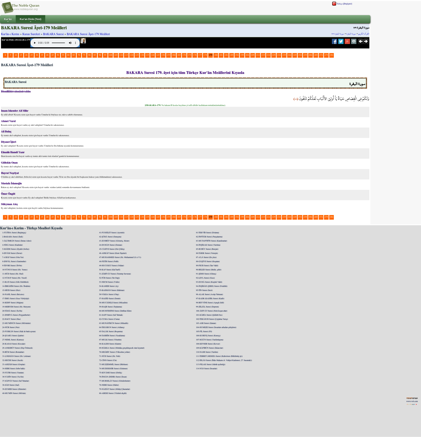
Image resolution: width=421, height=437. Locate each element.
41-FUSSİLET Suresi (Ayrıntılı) (111, 232)
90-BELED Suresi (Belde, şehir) (208, 269)
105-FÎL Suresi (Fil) (204, 331)
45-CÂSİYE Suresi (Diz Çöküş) (112, 249)
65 (74, 54)
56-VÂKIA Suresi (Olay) (109, 294)
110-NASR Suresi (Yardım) (207, 351)
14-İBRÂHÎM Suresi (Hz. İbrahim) (16, 286)
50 (58, 54)
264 (310, 54)
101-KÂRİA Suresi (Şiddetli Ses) (209, 314)
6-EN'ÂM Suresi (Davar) (12, 253)
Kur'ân (8, 20)
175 (189, 54)
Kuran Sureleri (31, 34)
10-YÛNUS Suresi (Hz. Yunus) (14, 269)
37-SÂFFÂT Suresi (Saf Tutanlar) (15, 380)
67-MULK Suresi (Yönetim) (110, 339)
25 (31, 54)
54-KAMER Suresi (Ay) (109, 286)
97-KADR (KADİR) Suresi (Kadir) (210, 298)
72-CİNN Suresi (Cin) (108, 360)
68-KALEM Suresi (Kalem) (110, 343)
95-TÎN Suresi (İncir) (204, 290)
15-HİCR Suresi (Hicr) (11, 290)
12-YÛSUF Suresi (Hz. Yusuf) (14, 277)
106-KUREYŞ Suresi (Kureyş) (208, 335)
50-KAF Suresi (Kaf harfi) (109, 269)
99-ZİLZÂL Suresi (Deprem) (207, 306)
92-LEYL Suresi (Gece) (205, 277)
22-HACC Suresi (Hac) (11, 319)
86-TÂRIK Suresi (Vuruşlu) (207, 253)
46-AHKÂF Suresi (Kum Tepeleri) (113, 253)
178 (205, 54)
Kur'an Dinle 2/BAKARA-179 (16, 39)
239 (284, 54)
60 (68, 54)
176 (195, 54)
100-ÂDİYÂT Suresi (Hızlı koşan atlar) (211, 310)
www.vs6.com (412, 401)
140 (152, 54)
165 (179, 54)
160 (173, 54)
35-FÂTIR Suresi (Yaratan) (13, 372)
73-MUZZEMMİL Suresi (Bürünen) (113, 364)
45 (52, 54)
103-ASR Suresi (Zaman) (206, 323)
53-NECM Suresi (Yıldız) (109, 281)
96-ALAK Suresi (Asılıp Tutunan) (209, 294)
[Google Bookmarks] (347, 42)
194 (237, 54)
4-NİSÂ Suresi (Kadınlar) (12, 244)
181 (221, 54)
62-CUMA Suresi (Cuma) (109, 319)
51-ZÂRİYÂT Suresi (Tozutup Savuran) (115, 273)
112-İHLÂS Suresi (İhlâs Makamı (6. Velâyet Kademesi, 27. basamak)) (224, 360)
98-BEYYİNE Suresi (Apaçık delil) (210, 302)
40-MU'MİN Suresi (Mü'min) (14, 393)
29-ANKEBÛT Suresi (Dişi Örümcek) (17, 347)
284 (331, 54)
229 (273, 54)
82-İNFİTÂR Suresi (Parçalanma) (209, 236)
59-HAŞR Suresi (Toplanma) (110, 306)
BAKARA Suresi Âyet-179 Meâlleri (88, 34)
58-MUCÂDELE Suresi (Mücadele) (113, 302)
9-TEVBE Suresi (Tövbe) (12, 265)
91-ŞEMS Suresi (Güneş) (206, 273)
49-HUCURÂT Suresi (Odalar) (111, 265)
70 (79, 54)
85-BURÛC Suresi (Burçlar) (207, 249)
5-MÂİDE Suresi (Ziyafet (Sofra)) (15, 249)
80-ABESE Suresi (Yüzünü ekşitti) (113, 393)
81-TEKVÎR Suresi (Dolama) (207, 232)
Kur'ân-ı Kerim (10, 34)
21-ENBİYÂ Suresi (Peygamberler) (16, 314)
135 (147, 54)
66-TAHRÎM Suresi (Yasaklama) (112, 335)
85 (95, 54)
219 (263, 54)
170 (184, 54)
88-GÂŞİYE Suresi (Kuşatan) (208, 261)
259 (305, 54)
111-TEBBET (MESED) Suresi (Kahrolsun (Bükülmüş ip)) (219, 356)
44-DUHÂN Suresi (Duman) (110, 244)
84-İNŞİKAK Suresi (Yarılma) (208, 244)
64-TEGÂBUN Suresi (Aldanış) (111, 327)
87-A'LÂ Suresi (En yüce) (206, 257)
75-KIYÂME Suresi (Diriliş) (110, 372)
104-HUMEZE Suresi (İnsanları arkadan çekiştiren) (216, 327)
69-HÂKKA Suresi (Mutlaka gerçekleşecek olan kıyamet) (121, 347)
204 (247, 54)
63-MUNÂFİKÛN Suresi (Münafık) (113, 323)
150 (163, 54)
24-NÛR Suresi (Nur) (11, 327)
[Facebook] (334, 42)
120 (131, 54)
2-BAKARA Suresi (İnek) (12, 236)
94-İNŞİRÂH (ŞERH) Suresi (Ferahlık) (211, 286)
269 (316, 54)
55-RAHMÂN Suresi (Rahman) (111, 290)
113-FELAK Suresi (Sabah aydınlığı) (210, 364)
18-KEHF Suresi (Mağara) (12, 302)
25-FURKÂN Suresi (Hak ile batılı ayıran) (19, 331)
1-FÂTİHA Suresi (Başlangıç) (14, 232)
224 (268, 54)
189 (231, 54)
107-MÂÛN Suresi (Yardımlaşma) (209, 339)
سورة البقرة (351, 33)
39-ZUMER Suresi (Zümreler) (14, 389)
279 (326, 54)
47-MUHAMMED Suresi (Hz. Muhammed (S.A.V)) (120, 257)
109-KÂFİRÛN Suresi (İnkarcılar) (209, 347)
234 (279, 54)
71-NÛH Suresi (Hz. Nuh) (109, 356)
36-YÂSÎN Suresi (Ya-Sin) (13, 376)
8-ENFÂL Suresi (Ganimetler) (14, 261)
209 (252, 54)
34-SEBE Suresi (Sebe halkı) (13, 368)
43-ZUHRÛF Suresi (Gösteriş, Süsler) (114, 240)
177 (200, 54)
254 (300, 54)
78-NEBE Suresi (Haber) (109, 384)
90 (100, 54)
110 (121, 54)
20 (26, 54)
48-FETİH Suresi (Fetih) (109, 261)
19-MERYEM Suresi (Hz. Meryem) (16, 306)
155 (168, 54)
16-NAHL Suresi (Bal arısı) (13, 294)
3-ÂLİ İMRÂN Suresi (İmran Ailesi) (16, 240)
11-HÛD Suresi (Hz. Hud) (12, 273)
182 (226, 54)
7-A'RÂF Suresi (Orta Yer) (13, 257)
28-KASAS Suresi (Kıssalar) (13, 343)
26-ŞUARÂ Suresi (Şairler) (13, 335)
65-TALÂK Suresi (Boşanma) (111, 331)
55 (63, 54)
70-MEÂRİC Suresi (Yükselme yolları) (114, 351)
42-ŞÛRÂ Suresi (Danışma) (110, 236)
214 (258, 54)
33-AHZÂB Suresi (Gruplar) (13, 364)
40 (47, 54)
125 (137, 54)
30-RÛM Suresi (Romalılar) (13, 351)
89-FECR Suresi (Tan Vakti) (207, 265)
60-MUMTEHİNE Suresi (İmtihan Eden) (115, 310)
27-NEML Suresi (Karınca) (13, 339)
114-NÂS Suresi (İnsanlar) (206, 368)
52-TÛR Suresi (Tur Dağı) (109, 277)
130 (142, 54)
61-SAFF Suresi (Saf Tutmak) (111, 314)
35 (42, 54)
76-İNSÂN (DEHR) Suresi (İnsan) (113, 376)
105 (116, 54)
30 (37, 54)
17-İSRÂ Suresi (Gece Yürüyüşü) (15, 298)
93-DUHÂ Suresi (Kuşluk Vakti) (209, 281)
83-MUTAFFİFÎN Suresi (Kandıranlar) (211, 240)
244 (289, 54)
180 (216, 54)
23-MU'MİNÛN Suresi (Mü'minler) (16, 323)
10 (16, 54)
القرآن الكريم (363, 33)
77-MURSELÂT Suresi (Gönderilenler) (114, 380)
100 (110, 54)
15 (21, 54)
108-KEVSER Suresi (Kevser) (208, 343)
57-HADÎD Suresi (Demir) (110, 298)
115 (126, 54)
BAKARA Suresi (53, 34)
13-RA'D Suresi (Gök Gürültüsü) (15, 281)
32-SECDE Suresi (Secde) (12, 360)
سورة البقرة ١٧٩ (337, 33)
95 (105, 54)
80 (89, 54)
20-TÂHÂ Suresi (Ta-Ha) (12, 310)
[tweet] (341, 42)
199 (242, 54)
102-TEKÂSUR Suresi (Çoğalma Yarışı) (212, 319)
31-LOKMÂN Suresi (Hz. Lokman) (16, 356)
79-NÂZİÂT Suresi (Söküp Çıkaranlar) (114, 389)
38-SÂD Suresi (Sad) (10, 384)
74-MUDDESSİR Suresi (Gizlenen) (113, 368)
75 (84, 54)
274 (321, 54)
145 (158, 54)
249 (295, 54)
